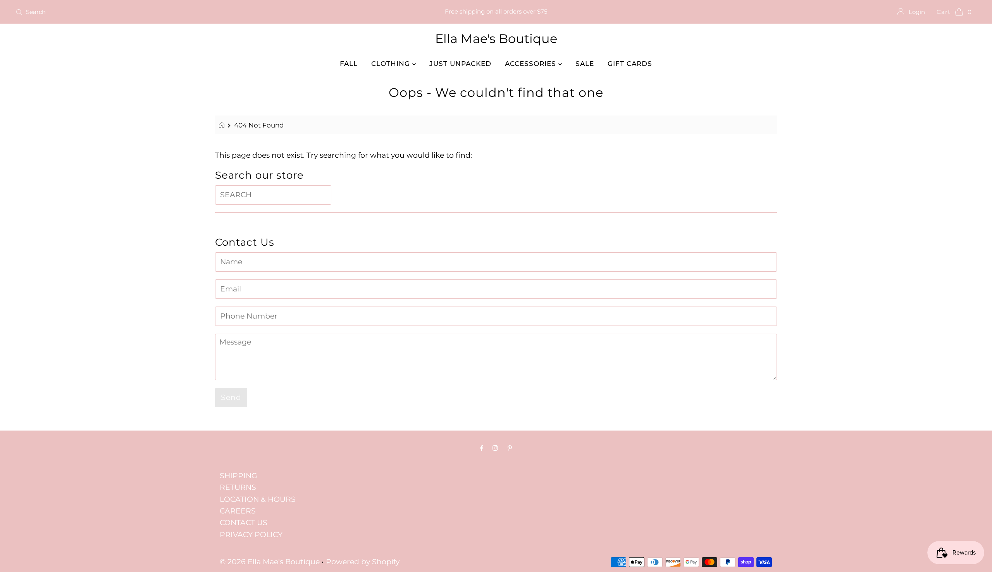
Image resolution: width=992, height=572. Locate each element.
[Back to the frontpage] (222, 125)
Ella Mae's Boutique (496, 38)
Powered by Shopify (363, 561)
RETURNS (238, 487)
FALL (349, 63)
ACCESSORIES (531, 63)
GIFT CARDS (630, 63)
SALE (584, 63)
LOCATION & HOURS (258, 499)
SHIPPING (238, 475)
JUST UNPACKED (460, 63)
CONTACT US (243, 522)
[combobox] (171, 12)
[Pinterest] (510, 448)
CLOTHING (391, 63)
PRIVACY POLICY (251, 534)
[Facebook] (481, 448)
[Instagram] (495, 448)
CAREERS (238, 511)
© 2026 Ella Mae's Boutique (270, 561)
